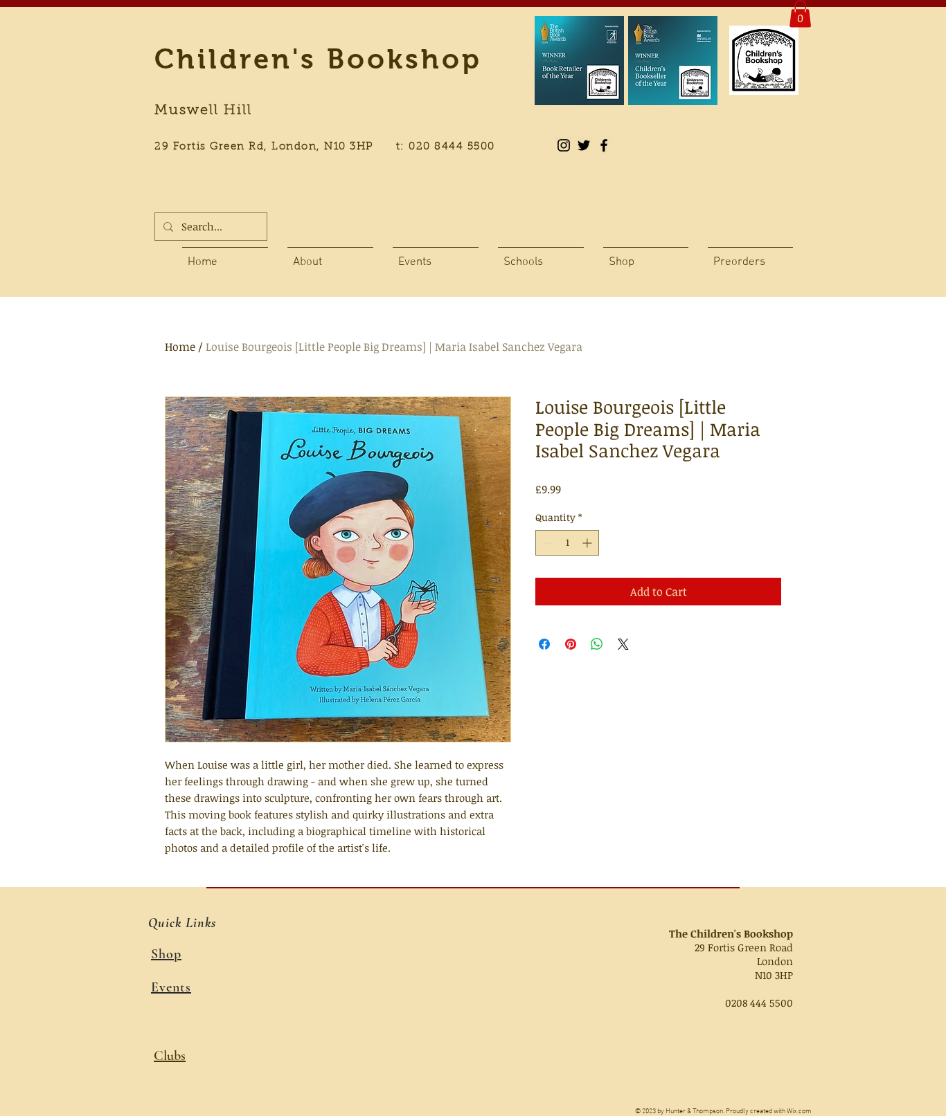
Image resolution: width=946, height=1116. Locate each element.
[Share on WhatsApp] (597, 644)
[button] (800, 13)
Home (180, 346)
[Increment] (588, 543)
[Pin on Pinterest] (570, 644)
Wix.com (799, 1111)
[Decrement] (546, 543)
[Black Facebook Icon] (604, 145)
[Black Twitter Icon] (583, 145)
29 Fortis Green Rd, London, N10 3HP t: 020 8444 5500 (332, 147)
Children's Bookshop (318, 59)
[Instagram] (563, 145)
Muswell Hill (203, 111)
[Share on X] (623, 644)
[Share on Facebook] (544, 644)
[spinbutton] (567, 543)
